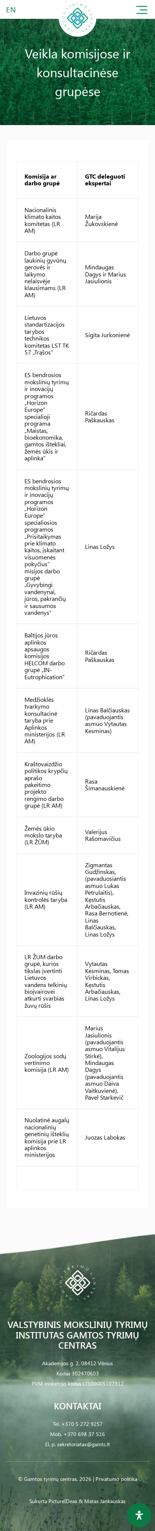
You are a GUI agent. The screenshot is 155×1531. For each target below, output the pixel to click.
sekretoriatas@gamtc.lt (83, 1444)
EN (11, 9)
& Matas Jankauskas (102, 1501)
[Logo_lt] (77, 35)
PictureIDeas (63, 1501)
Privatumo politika (116, 1478)
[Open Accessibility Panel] (139, 1515)
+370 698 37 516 (84, 1434)
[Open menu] (141, 11)
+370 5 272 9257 (82, 1423)
